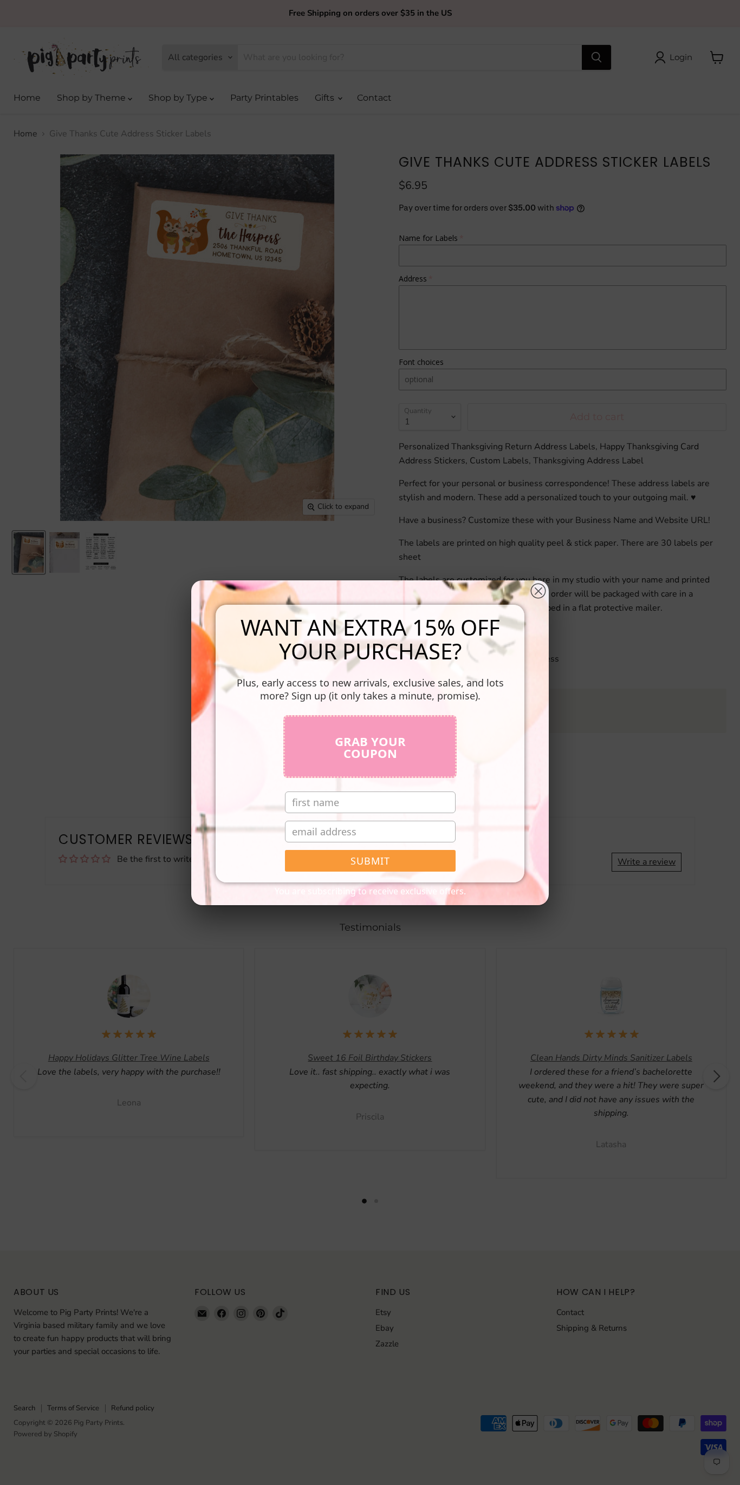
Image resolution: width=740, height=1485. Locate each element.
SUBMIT (370, 860)
